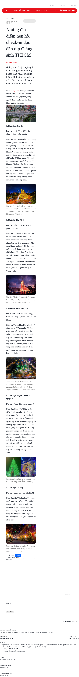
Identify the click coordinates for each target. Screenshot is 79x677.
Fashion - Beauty (42, 10)
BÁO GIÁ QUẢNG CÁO (70, 622)
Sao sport (63, 645)
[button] (29, 21)
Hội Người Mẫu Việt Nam (41, 647)
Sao (6, 10)
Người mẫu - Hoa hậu (22, 10)
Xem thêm (10, 612)
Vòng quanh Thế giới (42, 645)
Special (32, 647)
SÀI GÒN (33, 559)
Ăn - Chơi (10, 19)
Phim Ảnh (57, 645)
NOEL (29, 559)
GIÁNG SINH (25, 559)
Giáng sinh (14, 90)
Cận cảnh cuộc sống (64, 10)
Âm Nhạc (51, 645)
